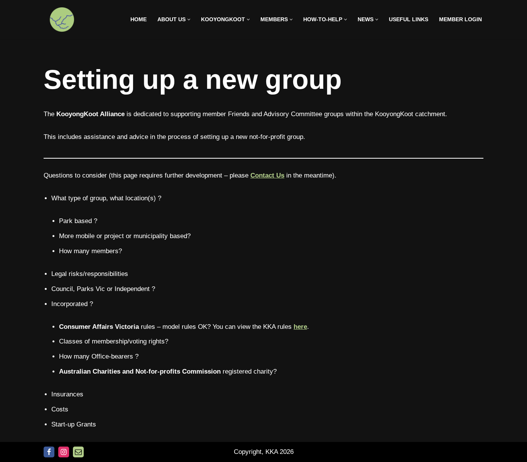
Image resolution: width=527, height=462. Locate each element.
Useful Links (408, 19)
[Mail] (78, 452)
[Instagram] (63, 452)
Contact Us (267, 175)
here (300, 326)
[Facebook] (49, 452)
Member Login (460, 19)
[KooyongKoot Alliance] (62, 19)
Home (138, 19)
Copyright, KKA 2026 (264, 451)
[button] (188, 19)
